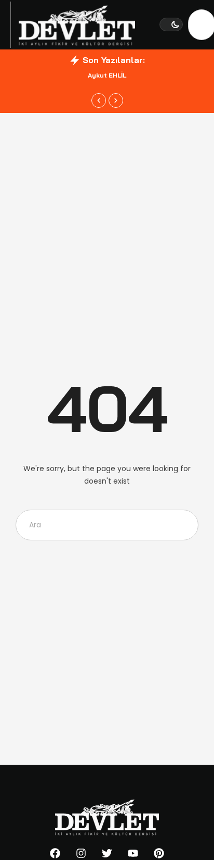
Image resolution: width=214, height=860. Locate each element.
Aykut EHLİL (107, 75)
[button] (171, 24)
